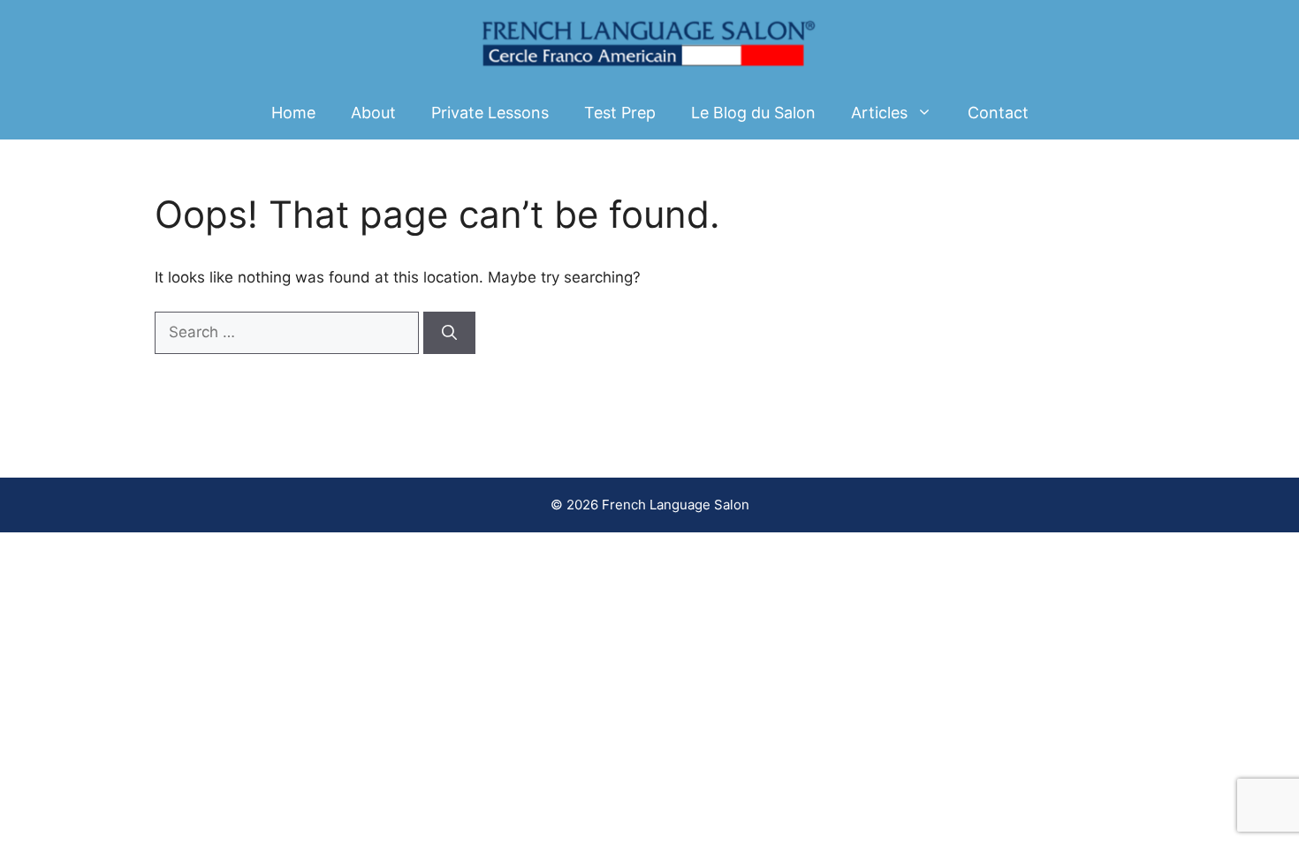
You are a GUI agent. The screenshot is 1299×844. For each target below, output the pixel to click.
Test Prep (620, 112)
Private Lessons (490, 112)
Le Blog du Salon (753, 112)
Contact (998, 112)
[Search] (449, 333)
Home (293, 112)
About (373, 112)
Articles (879, 112)
